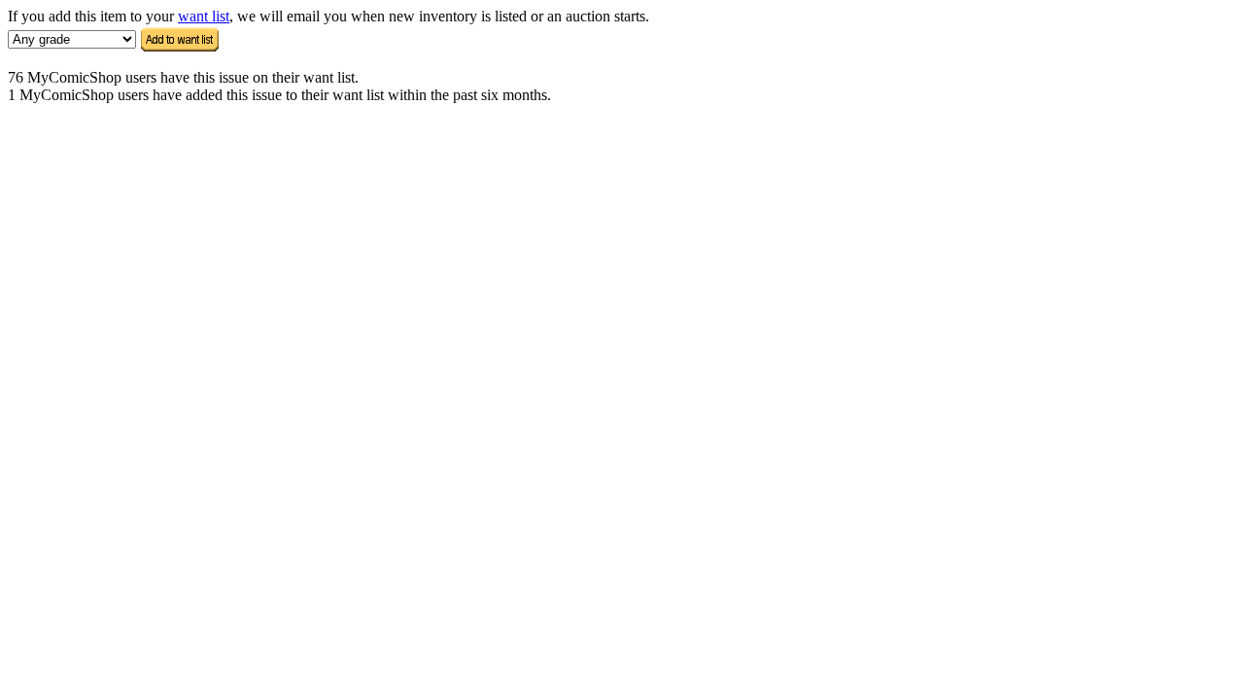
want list (203, 16)
